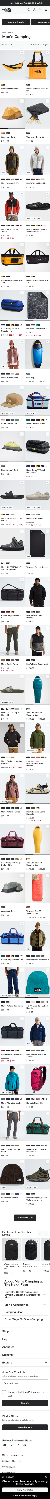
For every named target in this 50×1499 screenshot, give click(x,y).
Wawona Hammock (9, 88)
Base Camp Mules (34, 518)
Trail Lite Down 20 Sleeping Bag (34, 714)
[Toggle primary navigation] (45, 10)
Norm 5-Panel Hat (9, 424)
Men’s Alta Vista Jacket (11, 1103)
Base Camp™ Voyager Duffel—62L (11, 864)
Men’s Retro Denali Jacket (9, 230)
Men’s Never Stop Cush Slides (11, 519)
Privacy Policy (27, 1392)
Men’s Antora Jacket (10, 812)
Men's (10, 33)
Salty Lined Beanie (9, 1198)
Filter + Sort (37, 45)
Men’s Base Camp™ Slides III (10, 714)
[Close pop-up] (46, 1477)
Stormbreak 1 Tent (9, 470)
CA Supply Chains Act (12, 1461)
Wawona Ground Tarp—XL (37, 568)
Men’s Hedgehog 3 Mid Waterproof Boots (36, 1199)
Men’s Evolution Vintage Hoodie (11, 762)
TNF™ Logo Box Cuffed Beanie (37, 1007)
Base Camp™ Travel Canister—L (10, 330)
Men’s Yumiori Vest (9, 377)
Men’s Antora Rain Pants (12, 1006)
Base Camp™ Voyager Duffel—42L (36, 1150)
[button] (25, 1218)
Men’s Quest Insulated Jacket (36, 1055)
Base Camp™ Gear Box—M (12, 281)
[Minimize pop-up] (40, 1477)
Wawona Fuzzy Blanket (36, 329)
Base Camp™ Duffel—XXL (11, 616)
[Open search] (29, 10)
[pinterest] (24, 1445)
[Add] (22, 52)
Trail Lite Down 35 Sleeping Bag (34, 864)
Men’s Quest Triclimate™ (37, 960)
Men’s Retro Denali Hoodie (34, 616)
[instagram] (11, 1445)
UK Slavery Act (8, 1467)
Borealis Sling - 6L (34, 1103)
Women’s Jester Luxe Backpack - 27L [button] (11, 1266)
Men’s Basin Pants (9, 664)
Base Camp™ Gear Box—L (37, 281)
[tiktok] (18, 1445)
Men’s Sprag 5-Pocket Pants (11, 1150)
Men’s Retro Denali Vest (37, 664)
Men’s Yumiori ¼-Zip (10, 183)
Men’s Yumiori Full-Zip (36, 183)
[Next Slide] (45, 1233)
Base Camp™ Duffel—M (12, 960)
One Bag (30, 377)
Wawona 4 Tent (8, 137)
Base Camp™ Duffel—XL (12, 1054)
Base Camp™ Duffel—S (37, 424)
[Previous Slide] (40, 1233)
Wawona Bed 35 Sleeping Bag (33, 912)
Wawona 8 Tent (8, 911)
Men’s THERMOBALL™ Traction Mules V (36, 230)
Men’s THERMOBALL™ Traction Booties (11, 568)
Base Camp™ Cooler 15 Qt (37, 89)
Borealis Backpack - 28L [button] (30, 1265)
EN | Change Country (15, 1455)
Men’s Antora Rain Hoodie (34, 764)
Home (4, 33)
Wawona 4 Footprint (35, 137)
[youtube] (4, 1445)
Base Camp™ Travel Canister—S (35, 471)
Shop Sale (38, 3)
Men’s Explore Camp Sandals (35, 813)
